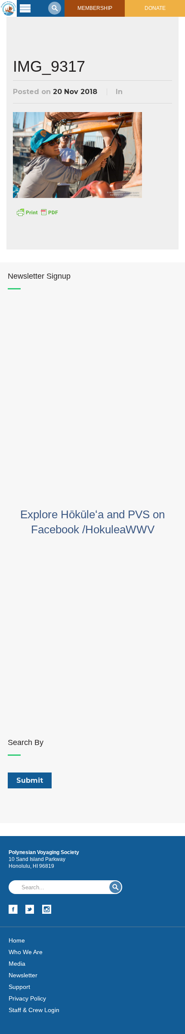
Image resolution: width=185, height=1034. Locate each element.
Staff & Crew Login (34, 1010)
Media (17, 963)
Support (19, 986)
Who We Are (26, 952)
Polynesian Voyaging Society (8, 8)
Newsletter (23, 975)
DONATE (155, 8)
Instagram (46, 909)
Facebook (13, 909)
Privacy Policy (27, 998)
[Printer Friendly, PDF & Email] (37, 211)
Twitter (29, 909)
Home (17, 940)
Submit (115, 887)
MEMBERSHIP (94, 8)
